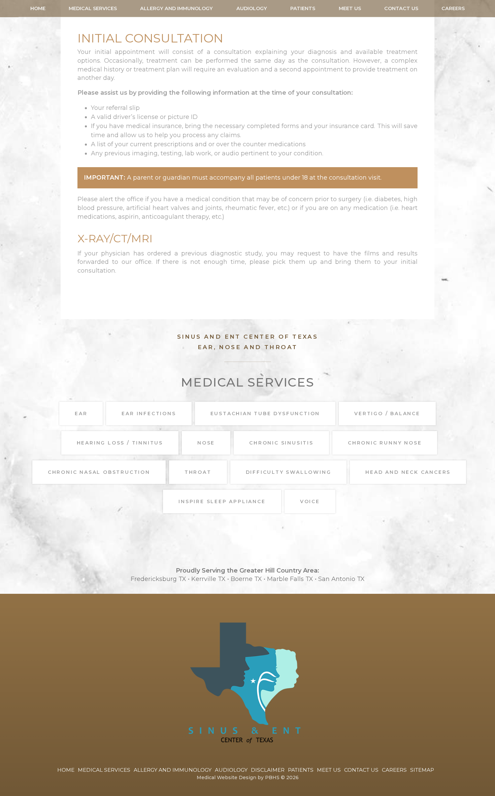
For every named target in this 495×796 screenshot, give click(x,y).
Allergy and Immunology (176, 8)
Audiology (251, 8)
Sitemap (422, 770)
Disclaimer (268, 770)
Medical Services (93, 8)
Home (37, 8)
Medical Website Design (226, 777)
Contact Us (401, 8)
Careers (453, 8)
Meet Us (350, 8)
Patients (302, 8)
